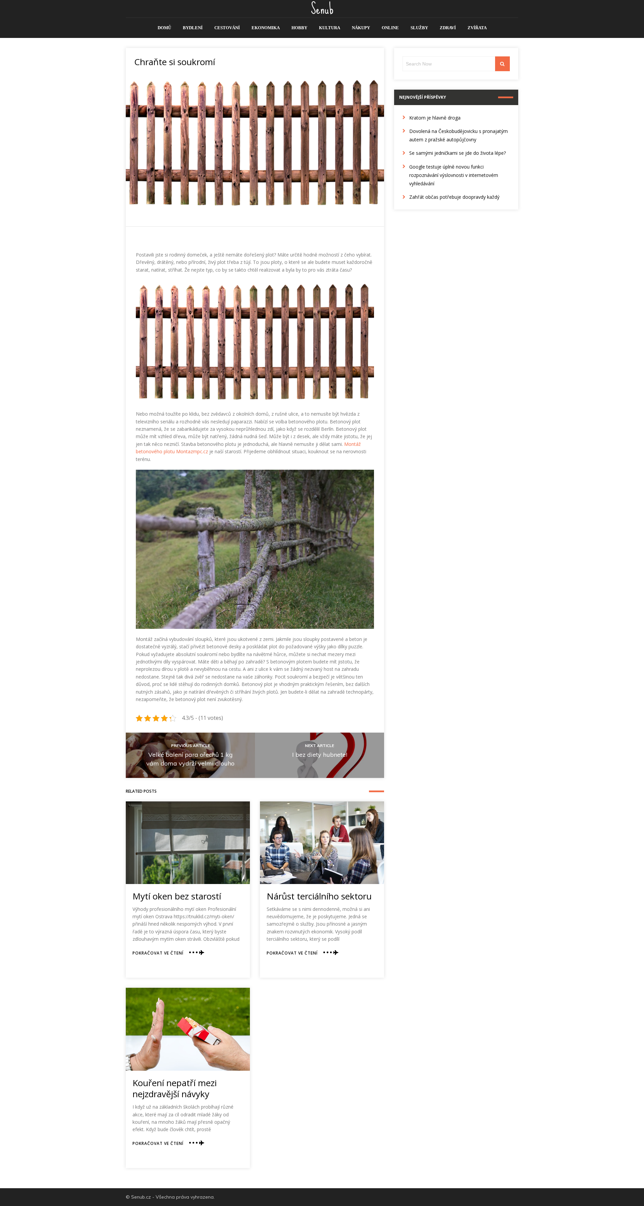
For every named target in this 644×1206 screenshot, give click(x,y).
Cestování (227, 27)
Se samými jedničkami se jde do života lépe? (457, 153)
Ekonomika (266, 27)
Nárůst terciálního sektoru (319, 896)
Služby (419, 27)
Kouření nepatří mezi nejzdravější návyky (174, 1088)
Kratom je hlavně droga (435, 117)
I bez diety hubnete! (319, 754)
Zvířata (477, 27)
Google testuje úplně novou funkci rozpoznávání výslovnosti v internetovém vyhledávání (453, 175)
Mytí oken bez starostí (176, 896)
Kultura (329, 27)
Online (390, 27)
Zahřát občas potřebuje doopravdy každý (454, 197)
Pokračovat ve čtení (157, 953)
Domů (164, 27)
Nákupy (361, 27)
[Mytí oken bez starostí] (188, 842)
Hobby (299, 27)
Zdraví (448, 27)
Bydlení (193, 27)
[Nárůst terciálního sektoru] (322, 842)
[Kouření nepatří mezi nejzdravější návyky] (188, 1029)
